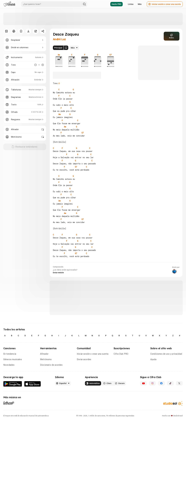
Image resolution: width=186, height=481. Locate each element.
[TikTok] (170, 383)
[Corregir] (35, 31)
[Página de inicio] (9, 4)
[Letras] (8, 403)
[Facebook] (161, 383)
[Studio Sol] (173, 403)
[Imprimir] (14, 31)
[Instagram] (152, 383)
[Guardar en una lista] (21, 31)
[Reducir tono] (35, 65)
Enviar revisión (58, 273)
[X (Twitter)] (179, 383)
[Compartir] (43, 31)
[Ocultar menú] (6, 31)
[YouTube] (143, 383)
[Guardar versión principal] (66, 48)
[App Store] (32, 384)
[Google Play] (12, 384)
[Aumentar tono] (42, 65)
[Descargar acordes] (28, 31)
